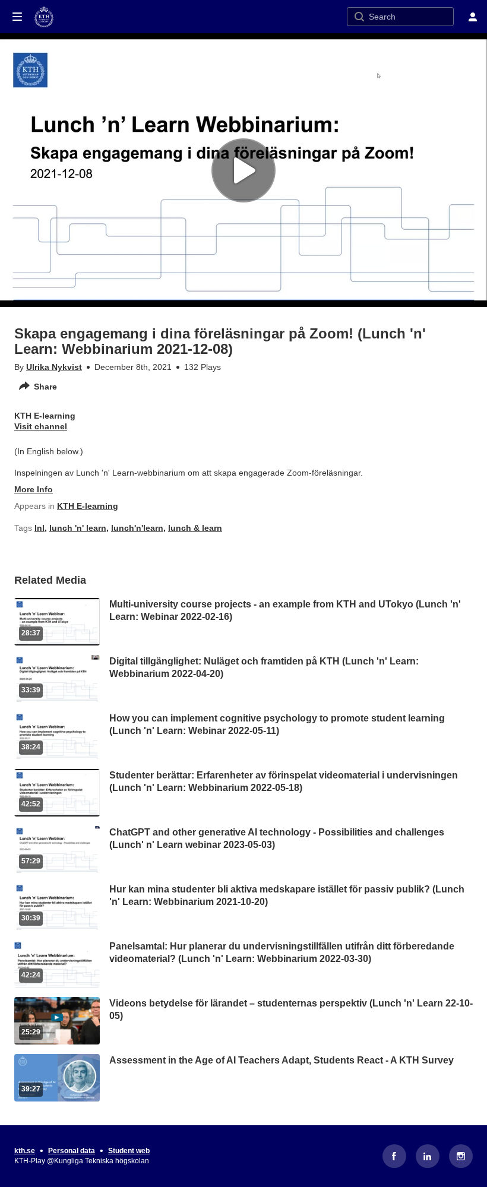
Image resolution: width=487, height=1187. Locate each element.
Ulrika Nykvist (54, 367)
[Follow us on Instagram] (461, 1156)
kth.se (24, 1151)
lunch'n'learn (137, 528)
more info (33, 489)
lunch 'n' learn (77, 528)
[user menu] (472, 16)
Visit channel (40, 426)
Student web (129, 1151)
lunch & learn (195, 528)
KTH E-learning (87, 506)
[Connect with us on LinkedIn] (427, 1156)
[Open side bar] (17, 16)
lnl (39, 528)
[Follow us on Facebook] (394, 1156)
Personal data (71, 1151)
